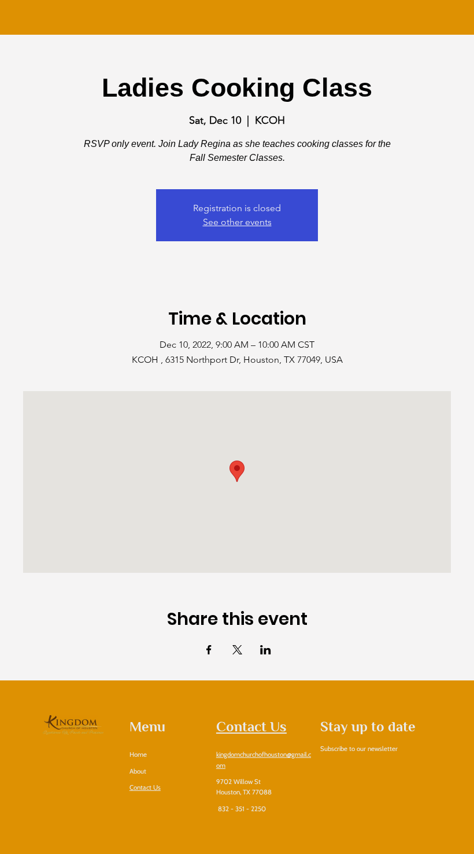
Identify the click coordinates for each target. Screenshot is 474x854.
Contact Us (145, 787)
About (138, 771)
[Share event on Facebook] (208, 649)
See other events (237, 221)
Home (138, 754)
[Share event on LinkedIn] (265, 649)
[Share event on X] (237, 649)
